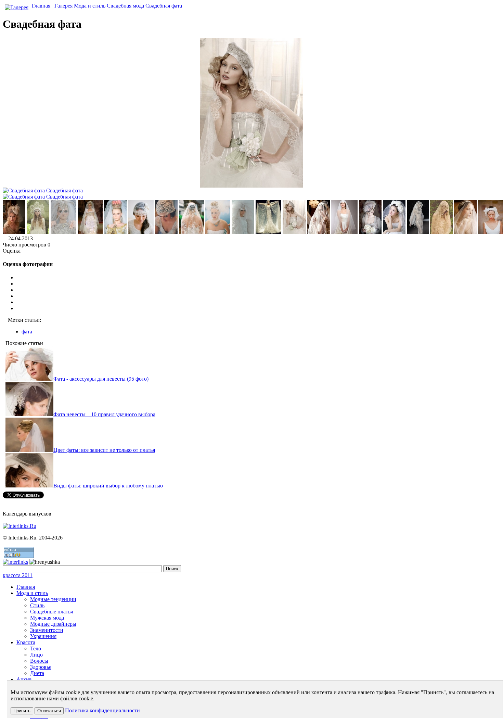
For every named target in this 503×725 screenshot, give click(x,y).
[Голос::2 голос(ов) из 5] (258, 290)
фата (27, 331)
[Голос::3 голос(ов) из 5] (258, 296)
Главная (41, 6)
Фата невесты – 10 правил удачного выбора (104, 414)
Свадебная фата (163, 6)
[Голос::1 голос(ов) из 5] (258, 284)
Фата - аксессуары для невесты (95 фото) (101, 379)
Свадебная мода (125, 6)
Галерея (63, 6)
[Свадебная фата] (14, 232)
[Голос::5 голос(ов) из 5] (258, 308)
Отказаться (49, 710)
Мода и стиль (89, 6)
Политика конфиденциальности (102, 710)
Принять (21, 710)
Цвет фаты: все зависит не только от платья (104, 450)
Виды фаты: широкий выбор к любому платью (108, 485)
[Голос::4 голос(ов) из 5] (258, 302)
